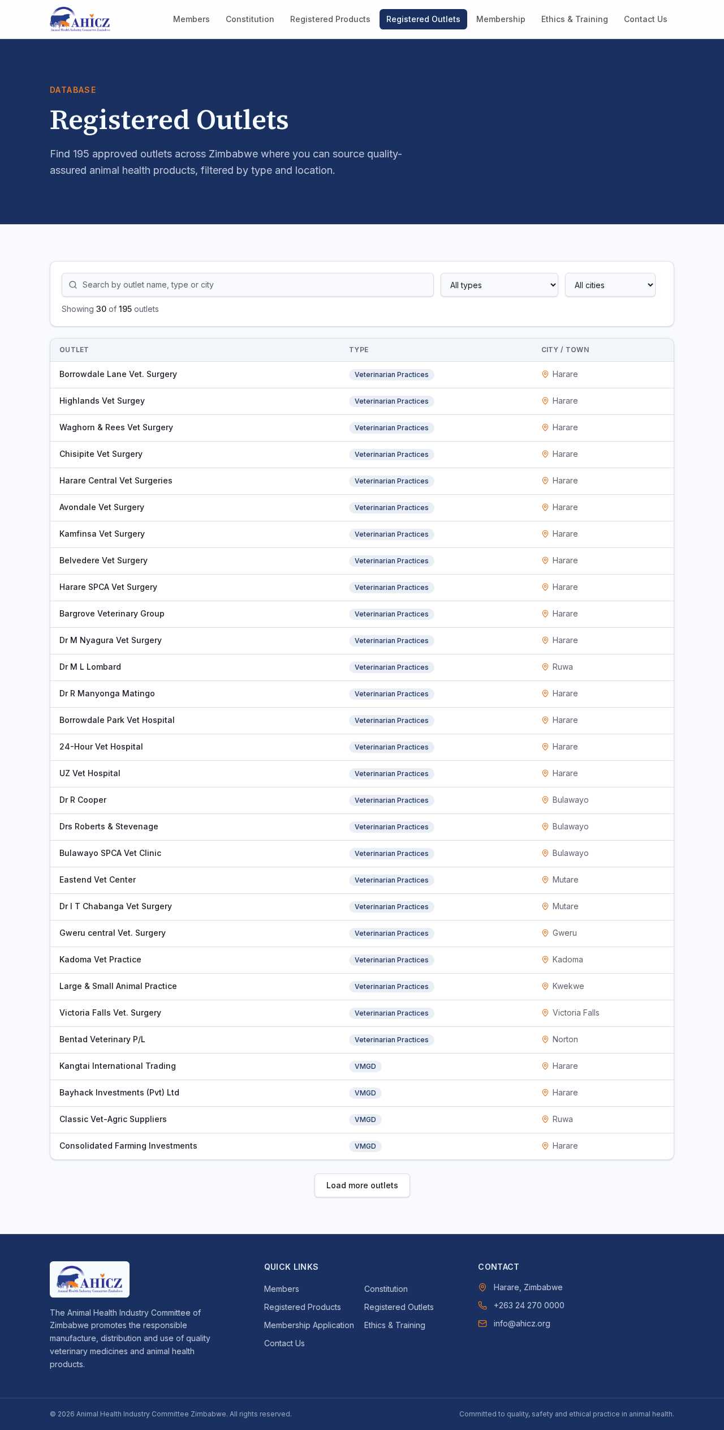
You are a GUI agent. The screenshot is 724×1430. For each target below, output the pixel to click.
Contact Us (645, 19)
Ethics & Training (574, 19)
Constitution (250, 19)
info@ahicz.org (522, 1323)
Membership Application (309, 1325)
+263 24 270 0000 (529, 1305)
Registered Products (330, 19)
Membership (500, 19)
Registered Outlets (423, 19)
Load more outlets (362, 1185)
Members (191, 19)
